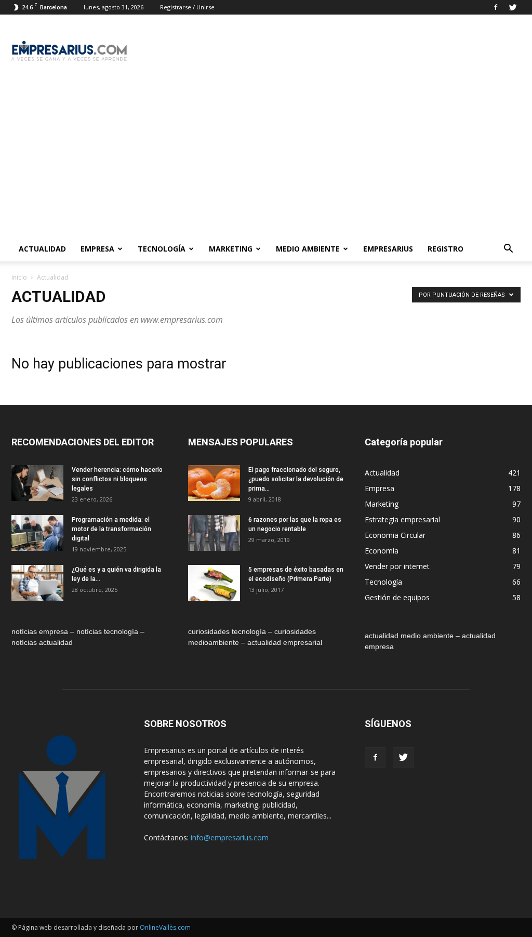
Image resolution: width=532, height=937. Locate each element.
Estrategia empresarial (402, 519)
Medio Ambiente (308, 249)
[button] (508, 248)
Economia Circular (395, 535)
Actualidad (42, 249)
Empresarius (388, 249)
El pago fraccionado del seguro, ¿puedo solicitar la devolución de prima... (295, 479)
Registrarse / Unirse (187, 7)
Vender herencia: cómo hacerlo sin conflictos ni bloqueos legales (117, 479)
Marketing (230, 249)
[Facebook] (495, 7)
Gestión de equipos (397, 597)
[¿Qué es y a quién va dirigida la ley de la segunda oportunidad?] (37, 583)
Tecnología (161, 249)
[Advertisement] (266, 158)
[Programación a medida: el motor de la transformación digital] (37, 533)
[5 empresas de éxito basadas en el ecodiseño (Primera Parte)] (214, 583)
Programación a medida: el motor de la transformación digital (111, 529)
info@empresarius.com (230, 837)
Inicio (19, 277)
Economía (381, 551)
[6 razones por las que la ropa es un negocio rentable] (214, 533)
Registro (445, 249)
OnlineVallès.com (165, 927)
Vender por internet (397, 566)
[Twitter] (513, 7)
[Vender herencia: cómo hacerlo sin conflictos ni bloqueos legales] (37, 483)
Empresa (97, 249)
